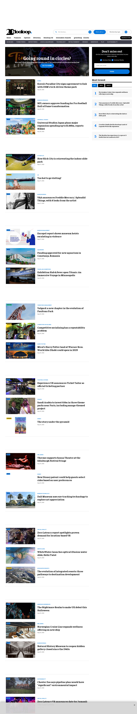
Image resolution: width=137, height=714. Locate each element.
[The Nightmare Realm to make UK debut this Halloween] (20, 610)
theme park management (44, 305)
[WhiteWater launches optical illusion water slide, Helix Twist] (20, 555)
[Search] (89, 32)
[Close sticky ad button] (134, 705)
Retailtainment (73, 42)
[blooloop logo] (19, 31)
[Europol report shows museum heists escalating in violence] (20, 237)
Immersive (94, 42)
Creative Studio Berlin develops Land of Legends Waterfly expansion (113, 125)
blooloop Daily (107, 60)
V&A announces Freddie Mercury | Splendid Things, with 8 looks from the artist (61, 199)
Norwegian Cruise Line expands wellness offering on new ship (60, 628)
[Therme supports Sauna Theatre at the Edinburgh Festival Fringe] (20, 461)
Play (102, 42)
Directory (37, 38)
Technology (61, 42)
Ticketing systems (42, 379)
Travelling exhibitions (44, 269)
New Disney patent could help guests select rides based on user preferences (61, 478)
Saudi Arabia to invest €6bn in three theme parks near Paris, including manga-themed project (61, 405)
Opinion (27, 38)
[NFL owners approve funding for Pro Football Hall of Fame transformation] (20, 106)
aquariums (40, 249)
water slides (41, 548)
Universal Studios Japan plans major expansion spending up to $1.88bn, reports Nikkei (60, 125)
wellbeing (40, 454)
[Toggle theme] (126, 32)
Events (86, 38)
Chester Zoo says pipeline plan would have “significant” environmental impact (60, 683)
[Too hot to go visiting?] (20, 181)
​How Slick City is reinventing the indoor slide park (62, 160)
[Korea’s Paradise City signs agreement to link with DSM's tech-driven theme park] (20, 87)
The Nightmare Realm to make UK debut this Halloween (62, 609)
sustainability (41, 679)
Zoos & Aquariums (46, 42)
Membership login (115, 32)
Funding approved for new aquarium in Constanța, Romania (59, 254)
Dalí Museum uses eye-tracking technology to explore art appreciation (62, 498)
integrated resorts (43, 568)
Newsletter (126, 37)
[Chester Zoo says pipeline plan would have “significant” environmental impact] (20, 685)
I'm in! (112, 71)
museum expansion (42, 100)
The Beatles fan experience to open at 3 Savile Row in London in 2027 (113, 136)
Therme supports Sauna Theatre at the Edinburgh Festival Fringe (58, 459)
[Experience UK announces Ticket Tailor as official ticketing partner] (20, 386)
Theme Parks (20, 42)
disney (39, 418)
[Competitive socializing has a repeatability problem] (20, 331)
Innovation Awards (63, 38)
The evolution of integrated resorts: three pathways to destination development (60, 573)
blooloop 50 (48, 38)
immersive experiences (43, 604)
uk (38, 175)
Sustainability (112, 42)
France (39, 399)
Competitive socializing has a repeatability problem (61, 329)
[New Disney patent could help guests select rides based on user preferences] (20, 480)
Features (17, 38)
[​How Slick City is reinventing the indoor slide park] (20, 162)
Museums (10, 42)
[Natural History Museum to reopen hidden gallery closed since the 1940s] (20, 649)
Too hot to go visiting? (49, 177)
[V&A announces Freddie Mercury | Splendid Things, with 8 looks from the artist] (20, 201)
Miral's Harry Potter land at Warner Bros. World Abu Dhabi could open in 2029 (60, 348)
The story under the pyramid (53, 421)
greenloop (78, 38)
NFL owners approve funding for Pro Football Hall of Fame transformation (62, 105)
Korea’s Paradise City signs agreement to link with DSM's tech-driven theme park (62, 85)
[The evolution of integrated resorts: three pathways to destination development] (20, 574)
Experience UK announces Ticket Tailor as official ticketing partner (60, 384)
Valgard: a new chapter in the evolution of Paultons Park (60, 310)
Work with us (99, 32)
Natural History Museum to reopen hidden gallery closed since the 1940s (61, 648)
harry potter (41, 344)
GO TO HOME (47, 65)
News (9, 38)
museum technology (43, 493)
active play (40, 155)
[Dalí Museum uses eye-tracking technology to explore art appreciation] (20, 500)
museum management (43, 230)
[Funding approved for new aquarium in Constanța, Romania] (20, 256)
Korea (39, 80)
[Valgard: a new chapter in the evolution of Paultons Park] (20, 311)
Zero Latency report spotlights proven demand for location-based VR (58, 534)
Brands (85, 42)
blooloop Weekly (119, 60)
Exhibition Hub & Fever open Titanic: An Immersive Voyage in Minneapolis (59, 274)
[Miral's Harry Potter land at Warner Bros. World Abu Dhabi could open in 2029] (20, 350)
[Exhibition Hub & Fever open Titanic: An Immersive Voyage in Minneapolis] (20, 275)
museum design (41, 194)
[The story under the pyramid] (20, 425)
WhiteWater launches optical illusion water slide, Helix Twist (62, 553)
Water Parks (32, 42)
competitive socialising (44, 324)
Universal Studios (42, 119)
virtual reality (42, 698)
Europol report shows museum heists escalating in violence (58, 235)
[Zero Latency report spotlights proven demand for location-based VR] (20, 536)
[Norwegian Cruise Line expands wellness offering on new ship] (20, 630)
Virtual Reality (42, 529)
